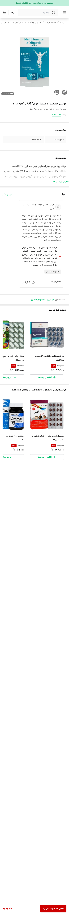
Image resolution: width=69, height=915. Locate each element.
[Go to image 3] (6, 93)
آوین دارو (56, 114)
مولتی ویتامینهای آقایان (42, 299)
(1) (30, 282)
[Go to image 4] (4, 93)
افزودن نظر (8, 194)
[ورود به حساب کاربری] (13, 12)
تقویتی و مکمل (34, 22)
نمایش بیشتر (62, 181)
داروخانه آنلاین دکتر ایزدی (55, 22)
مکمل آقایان (18, 22)
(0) (23, 282)
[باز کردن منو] (63, 12)
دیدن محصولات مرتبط (53, 908)
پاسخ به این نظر (53, 272)
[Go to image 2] (8, 93)
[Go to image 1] (11, 93)
